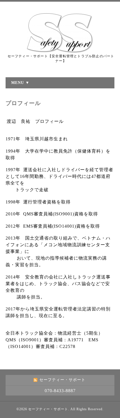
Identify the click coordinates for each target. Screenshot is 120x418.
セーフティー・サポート (48, 409)
